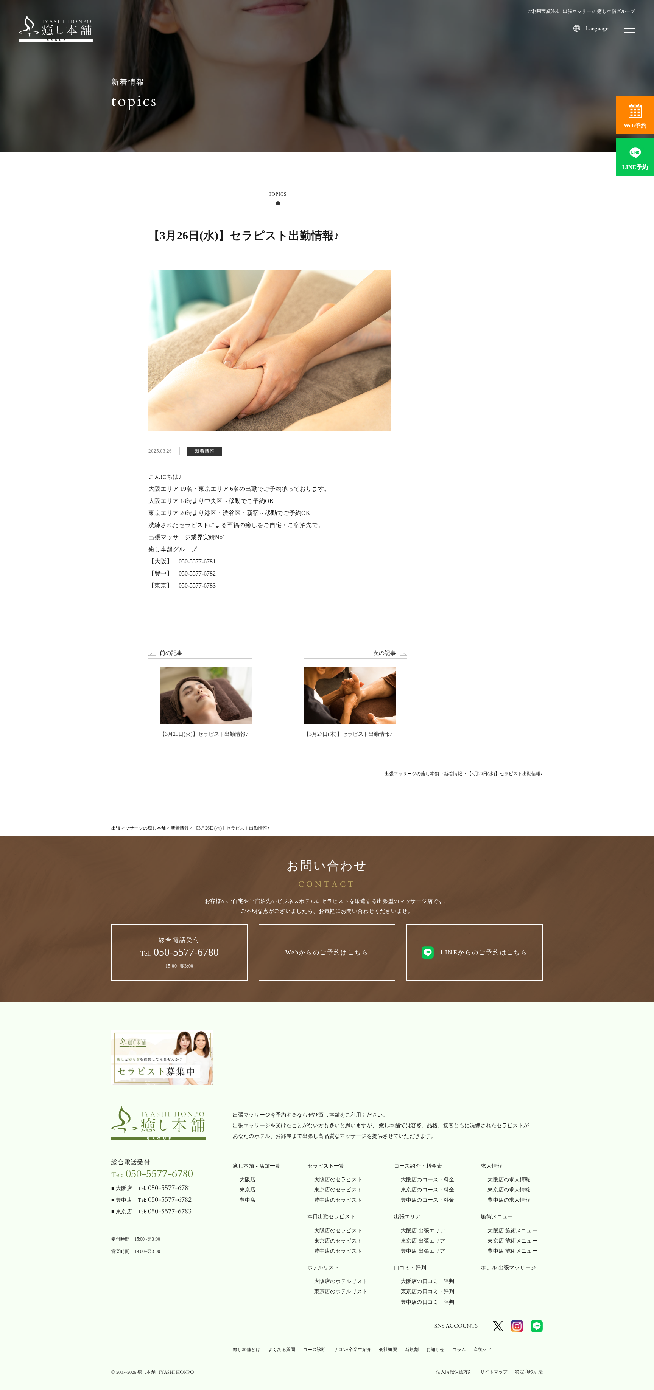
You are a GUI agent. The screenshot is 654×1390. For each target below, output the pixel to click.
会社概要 (388, 1349)
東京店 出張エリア (423, 1241)
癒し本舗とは (246, 1349)
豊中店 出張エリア (423, 1251)
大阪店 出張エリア (423, 1230)
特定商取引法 (529, 1371)
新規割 (412, 1349)
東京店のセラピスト (338, 1190)
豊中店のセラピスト (338, 1200)
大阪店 (247, 1179)
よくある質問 (282, 1349)
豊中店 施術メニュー (512, 1251)
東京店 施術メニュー (512, 1241)
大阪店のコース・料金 (427, 1179)
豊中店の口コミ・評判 (427, 1302)
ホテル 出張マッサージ (508, 1268)
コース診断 (314, 1349)
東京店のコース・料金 (427, 1190)
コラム (459, 1349)
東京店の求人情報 (508, 1190)
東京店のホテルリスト (340, 1291)
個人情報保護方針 (454, 1371)
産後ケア (482, 1349)
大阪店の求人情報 (508, 1179)
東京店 (247, 1190)
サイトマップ (494, 1371)
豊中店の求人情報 (508, 1200)
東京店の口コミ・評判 (427, 1291)
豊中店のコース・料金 (427, 1200)
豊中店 (247, 1200)
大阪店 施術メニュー (512, 1230)
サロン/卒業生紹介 (352, 1349)
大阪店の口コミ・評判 (427, 1281)
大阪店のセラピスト (338, 1179)
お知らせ (435, 1349)
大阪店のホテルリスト (340, 1281)
